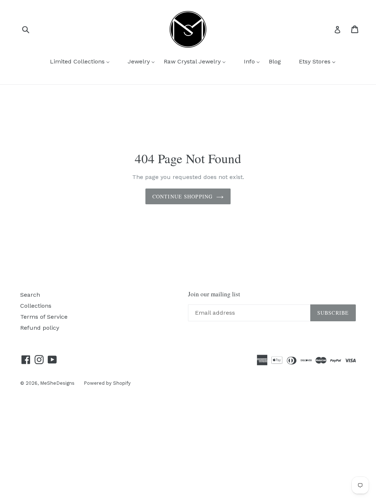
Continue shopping (182, 196)
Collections (35, 305)
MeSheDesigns (57, 383)
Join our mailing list (214, 294)
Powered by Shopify (107, 383)
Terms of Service (44, 316)
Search (30, 294)
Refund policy (39, 327)
